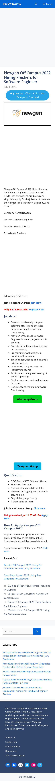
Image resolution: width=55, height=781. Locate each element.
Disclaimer (11, 750)
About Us (10, 737)
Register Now (36, 309)
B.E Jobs (12, 585)
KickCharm (12, 4)
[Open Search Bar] (36, 4)
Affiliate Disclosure (15, 755)
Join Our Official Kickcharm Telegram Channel (28, 95)
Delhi (32, 593)
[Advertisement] (27, 38)
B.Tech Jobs (23, 585)
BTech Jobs (22, 593)
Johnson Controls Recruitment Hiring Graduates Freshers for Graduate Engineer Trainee (25, 691)
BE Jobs (11, 593)
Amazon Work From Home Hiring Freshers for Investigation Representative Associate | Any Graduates (27, 656)
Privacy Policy (12, 746)
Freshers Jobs (37, 585)
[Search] (37, 631)
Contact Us (11, 741)
